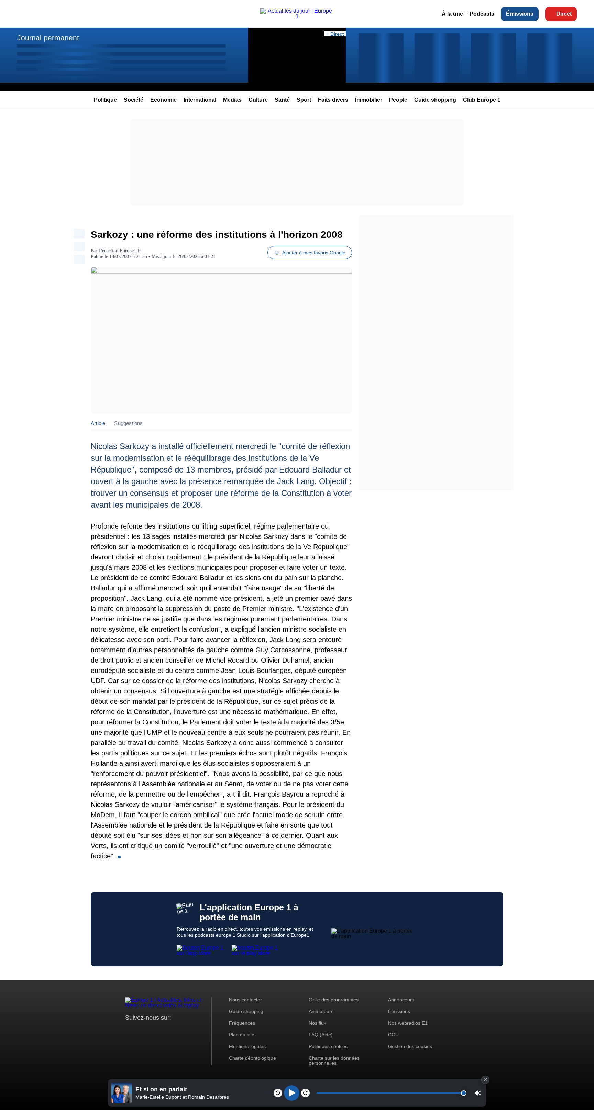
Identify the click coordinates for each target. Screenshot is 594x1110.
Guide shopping (435, 100)
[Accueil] (297, 16)
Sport (304, 100)
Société (133, 100)
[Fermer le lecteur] (485, 1080)
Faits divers (333, 100)
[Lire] (291, 1093)
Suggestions (128, 423)
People (398, 100)
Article (98, 423)
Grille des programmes (334, 999)
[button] (478, 1093)
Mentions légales (247, 1046)
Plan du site (241, 1034)
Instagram (141, 1030)
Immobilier (368, 100)
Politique (105, 100)
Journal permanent (48, 38)
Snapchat (176, 1030)
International (200, 100)
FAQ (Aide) (321, 1034)
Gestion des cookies (410, 1046)
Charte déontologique (252, 1058)
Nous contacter (245, 999)
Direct (564, 14)
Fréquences (242, 1023)
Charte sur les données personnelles (334, 1060)
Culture (258, 100)
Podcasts (482, 14)
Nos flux (317, 1023)
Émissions (520, 14)
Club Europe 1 (481, 100)
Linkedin (188, 1030)
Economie (163, 100)
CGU (393, 1034)
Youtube (164, 1030)
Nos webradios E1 (408, 1023)
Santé (282, 100)
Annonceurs (401, 999)
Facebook (152, 1030)
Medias (232, 100)
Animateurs (321, 1011)
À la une (452, 14)
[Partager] (79, 233)
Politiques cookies (328, 1046)
